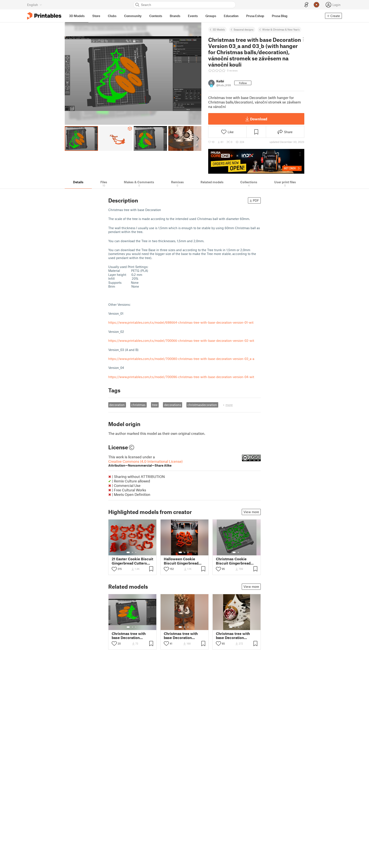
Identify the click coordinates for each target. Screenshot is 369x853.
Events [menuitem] (193, 16)
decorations (172, 405)
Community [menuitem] (133, 16)
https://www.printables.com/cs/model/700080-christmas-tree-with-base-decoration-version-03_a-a (181, 359)
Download (258, 119)
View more (251, 512)
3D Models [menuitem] (77, 16)
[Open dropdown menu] (303, 39)
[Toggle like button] (114, 569)
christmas (138, 405)
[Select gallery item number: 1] (128, 552)
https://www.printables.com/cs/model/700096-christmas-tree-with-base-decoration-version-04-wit (181, 377)
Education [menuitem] (231, 16)
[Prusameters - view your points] (316, 4)
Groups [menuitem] (210, 16)
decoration (117, 405)
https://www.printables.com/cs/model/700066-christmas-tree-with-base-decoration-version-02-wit (181, 340)
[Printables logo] (44, 16)
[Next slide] (197, 138)
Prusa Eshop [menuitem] (255, 16)
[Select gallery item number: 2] (132, 552)
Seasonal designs (243, 29)
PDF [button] (256, 200)
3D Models (219, 29)
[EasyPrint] (306, 5)
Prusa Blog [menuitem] (279, 16)
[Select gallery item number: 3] (136, 552)
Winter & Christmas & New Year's (281, 29)
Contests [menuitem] (155, 16)
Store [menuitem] (96, 16)
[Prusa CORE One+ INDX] (256, 161)
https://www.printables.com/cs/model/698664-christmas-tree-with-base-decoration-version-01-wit (180, 322)
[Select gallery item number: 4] (242, 627)
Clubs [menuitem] (112, 16)
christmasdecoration (202, 405)
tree (155, 405)
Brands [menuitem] (175, 16)
